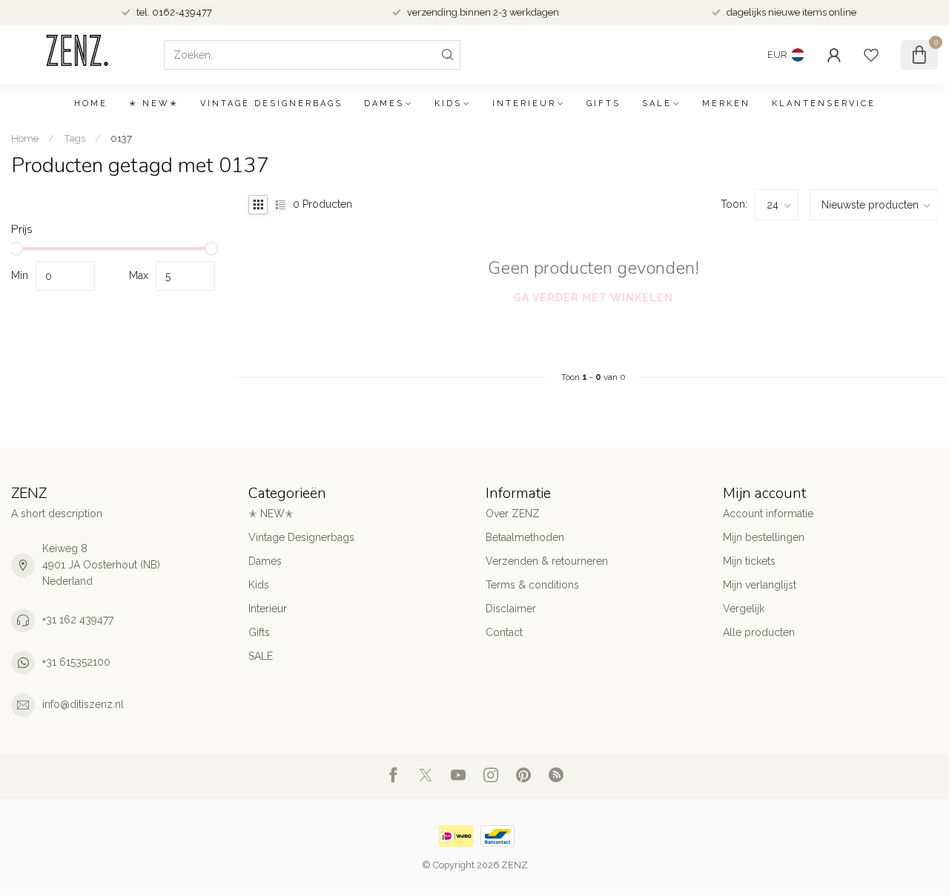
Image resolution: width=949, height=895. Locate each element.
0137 (121, 138)
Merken (726, 103)
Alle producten (759, 632)
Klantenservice (824, 103)
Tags (74, 138)
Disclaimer (511, 608)
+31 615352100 (76, 662)
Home (91, 103)
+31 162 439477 (77, 620)
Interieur (524, 103)
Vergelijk (743, 608)
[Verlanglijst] (871, 55)
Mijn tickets (749, 561)
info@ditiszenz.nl (83, 704)
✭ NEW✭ (154, 103)
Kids (448, 103)
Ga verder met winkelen (593, 298)
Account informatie (768, 513)
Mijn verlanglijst (759, 585)
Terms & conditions (532, 585)
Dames (384, 103)
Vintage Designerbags (271, 103)
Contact (504, 632)
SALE (657, 103)
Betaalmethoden (525, 537)
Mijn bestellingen (763, 537)
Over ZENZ (513, 513)
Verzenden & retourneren (547, 561)
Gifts (603, 103)
